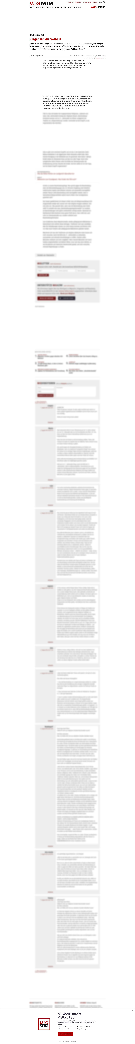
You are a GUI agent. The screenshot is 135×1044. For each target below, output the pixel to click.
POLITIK (32, 7)
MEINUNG (79, 7)
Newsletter (70, 2)
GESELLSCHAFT (40, 7)
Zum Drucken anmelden (100, 58)
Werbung (95, 2)
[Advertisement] (67, 21)
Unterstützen (87, 2)
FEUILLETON (71, 7)
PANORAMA (50, 7)
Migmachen (78, 2)
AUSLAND (63, 7)
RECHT (57, 7)
